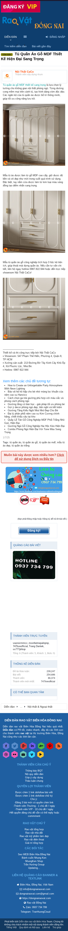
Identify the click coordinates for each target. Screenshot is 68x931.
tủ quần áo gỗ (30, 442)
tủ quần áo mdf (47, 442)
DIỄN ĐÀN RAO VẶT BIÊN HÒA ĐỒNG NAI (33, 720)
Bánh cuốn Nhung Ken (34, 857)
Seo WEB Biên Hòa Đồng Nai (34, 854)
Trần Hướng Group (34, 864)
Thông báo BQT (34, 770)
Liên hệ (46, 927)
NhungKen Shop (34, 861)
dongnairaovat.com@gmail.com (36, 893)
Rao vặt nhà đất (34, 832)
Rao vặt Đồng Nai (36, 902)
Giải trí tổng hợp (34, 842)
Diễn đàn (10, 36)
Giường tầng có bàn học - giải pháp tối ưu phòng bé (36, 404)
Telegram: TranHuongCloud (35, 911)
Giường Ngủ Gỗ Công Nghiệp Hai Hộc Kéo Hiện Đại (36, 426)
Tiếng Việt (11, 927)
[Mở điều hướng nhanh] (62, 706)
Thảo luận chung (34, 780)
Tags (5, 442)
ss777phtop (19, 649)
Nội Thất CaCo (24, 71)
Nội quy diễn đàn (34, 774)
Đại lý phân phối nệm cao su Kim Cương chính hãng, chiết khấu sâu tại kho (31, 415)
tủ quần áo (15, 442)
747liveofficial (20, 646)
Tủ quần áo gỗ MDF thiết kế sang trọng (24, 84)
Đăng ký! (34, 530)
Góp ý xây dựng (34, 777)
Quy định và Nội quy (29, 927)
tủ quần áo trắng (20, 445)
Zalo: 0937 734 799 (36, 907)
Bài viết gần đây (41, 46)
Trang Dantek (36, 646)
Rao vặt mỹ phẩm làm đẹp (34, 836)
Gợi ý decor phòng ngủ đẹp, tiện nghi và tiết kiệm (35, 407)
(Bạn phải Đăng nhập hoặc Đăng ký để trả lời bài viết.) (42, 519)
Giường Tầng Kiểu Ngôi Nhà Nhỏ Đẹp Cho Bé (33, 410)
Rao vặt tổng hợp (34, 829)
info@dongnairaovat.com (36, 889)
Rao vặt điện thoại (34, 839)
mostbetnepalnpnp (39, 643)
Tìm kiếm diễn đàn (15, 46)
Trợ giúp (57, 927)
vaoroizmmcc (20, 643)
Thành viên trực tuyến (30, 635)
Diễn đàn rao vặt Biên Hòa (32, 921)
